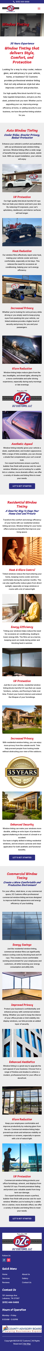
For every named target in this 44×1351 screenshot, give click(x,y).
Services (6, 1278)
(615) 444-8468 (22, 2)
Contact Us (26, 1282)
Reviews (5, 1282)
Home (4, 1274)
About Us (26, 1274)
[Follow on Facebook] (4, 1260)
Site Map (27, 1344)
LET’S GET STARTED (22, 486)
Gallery (25, 1278)
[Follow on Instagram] (8, 1260)
